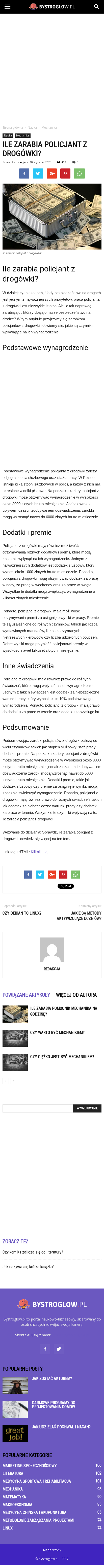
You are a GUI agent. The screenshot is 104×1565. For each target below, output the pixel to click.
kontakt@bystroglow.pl (70, 1335)
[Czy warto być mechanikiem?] (15, 1038)
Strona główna (13, 127)
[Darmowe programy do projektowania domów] (15, 1409)
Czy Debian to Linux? (22, 913)
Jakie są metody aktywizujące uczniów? (79, 916)
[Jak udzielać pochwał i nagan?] (15, 1433)
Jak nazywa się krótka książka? (29, 1266)
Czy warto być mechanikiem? (57, 1032)
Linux (8, 1528)
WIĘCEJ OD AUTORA (76, 995)
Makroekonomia (17, 1504)
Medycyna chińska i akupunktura (34, 1512)
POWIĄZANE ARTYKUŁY (26, 995)
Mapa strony (52, 1550)
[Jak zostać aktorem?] (15, 1385)
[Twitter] (59, 1349)
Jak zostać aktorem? (52, 1378)
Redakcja (19, 162)
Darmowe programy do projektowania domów (53, 1404)
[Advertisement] (52, 68)
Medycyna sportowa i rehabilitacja (37, 1481)
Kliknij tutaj (39, 852)
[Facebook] (45, 1349)
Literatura (13, 1473)
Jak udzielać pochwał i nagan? (61, 1426)
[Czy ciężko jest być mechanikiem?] (15, 1062)
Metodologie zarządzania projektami (38, 1520)
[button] (97, 7)
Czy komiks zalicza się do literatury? (33, 1252)
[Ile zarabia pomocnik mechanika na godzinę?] (15, 1014)
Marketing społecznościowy (30, 1465)
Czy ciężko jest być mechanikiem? (62, 1056)
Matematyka (14, 1496)
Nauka (8, 135)
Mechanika (22, 135)
